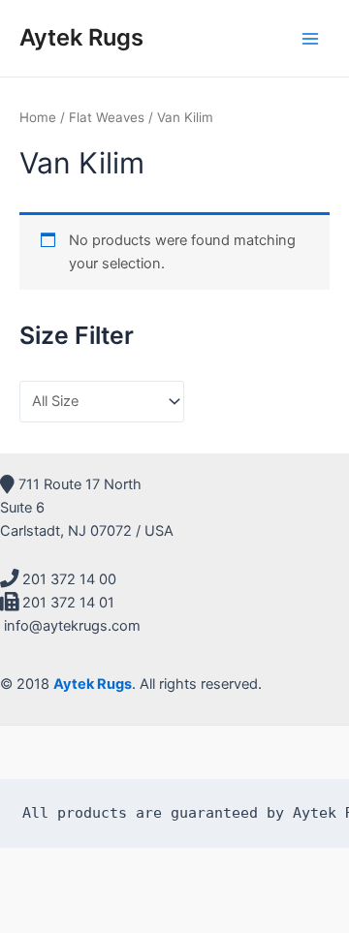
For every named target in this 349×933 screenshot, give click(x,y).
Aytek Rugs (81, 37)
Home (37, 117)
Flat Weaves (106, 117)
